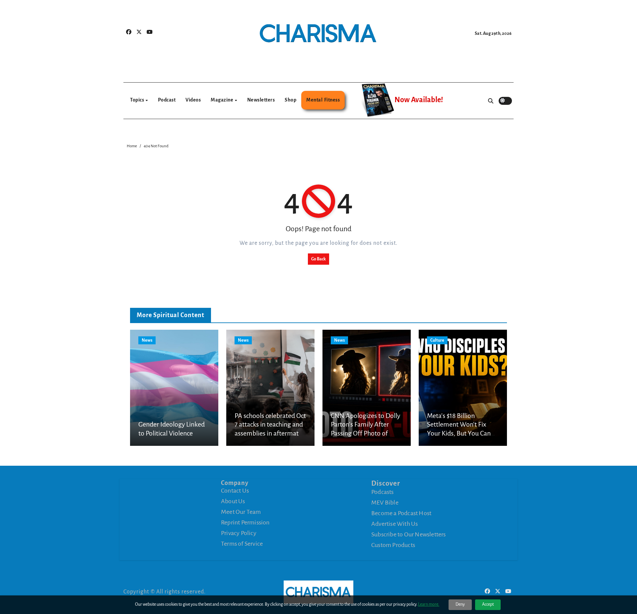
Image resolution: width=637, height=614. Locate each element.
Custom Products (393, 545)
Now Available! (418, 100)
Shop (290, 99)
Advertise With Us (394, 523)
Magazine (222, 99)
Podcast (167, 99)
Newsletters (261, 99)
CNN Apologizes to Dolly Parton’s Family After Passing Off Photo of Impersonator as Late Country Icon (365, 433)
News (147, 340)
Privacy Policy (238, 533)
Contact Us (235, 490)
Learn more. (428, 604)
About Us (233, 501)
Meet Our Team (241, 512)
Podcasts (382, 492)
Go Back (318, 259)
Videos (193, 99)
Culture (437, 340)
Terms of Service (242, 543)
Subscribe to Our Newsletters (408, 534)
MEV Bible (384, 502)
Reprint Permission (245, 522)
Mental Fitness (323, 99)
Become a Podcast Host (401, 513)
